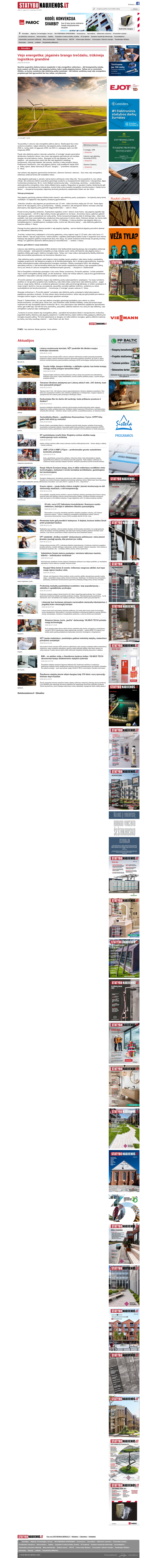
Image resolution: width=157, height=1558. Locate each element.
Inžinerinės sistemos (104, 33)
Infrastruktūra (41, 36)
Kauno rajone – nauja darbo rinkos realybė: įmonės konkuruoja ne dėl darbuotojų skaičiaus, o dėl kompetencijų (72, 487)
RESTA (71, 39)
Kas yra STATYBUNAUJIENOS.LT (58, 1537)
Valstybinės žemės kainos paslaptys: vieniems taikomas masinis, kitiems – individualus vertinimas (71, 554)
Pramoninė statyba (119, 33)
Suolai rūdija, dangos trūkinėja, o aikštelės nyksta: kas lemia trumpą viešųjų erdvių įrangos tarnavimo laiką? (74, 367)
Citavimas (83, 1537)
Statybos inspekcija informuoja (101, 36)
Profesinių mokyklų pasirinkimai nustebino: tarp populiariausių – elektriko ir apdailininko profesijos (70, 587)
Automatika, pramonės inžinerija (30, 39)
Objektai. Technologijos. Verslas (42, 33)
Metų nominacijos (49, 39)
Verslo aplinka (52, 329)
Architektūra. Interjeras (27, 36)
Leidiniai (38, 42)
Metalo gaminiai (40, 329)
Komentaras (81, 33)
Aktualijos (25, 33)
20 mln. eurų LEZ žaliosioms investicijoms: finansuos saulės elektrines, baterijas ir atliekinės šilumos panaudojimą (72, 505)
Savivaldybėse (119, 36)
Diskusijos (22, 42)
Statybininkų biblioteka (50, 42)
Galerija (30, 42)
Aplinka (50, 36)
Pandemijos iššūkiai (122, 39)
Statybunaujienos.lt (26, 693)
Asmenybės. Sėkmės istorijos (102, 39)
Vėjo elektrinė (29, 329)
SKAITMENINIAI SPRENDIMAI (64, 33)
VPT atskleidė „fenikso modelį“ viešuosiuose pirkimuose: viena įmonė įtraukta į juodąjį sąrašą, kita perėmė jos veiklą (72, 538)
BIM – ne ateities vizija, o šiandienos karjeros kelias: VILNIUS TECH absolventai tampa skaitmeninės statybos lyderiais (72, 657)
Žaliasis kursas (62, 39)
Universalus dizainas (83, 39)
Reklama (131, 4)
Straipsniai (88, 152)
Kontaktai (92, 1537)
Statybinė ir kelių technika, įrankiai (67, 36)
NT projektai (85, 36)
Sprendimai (91, 33)
